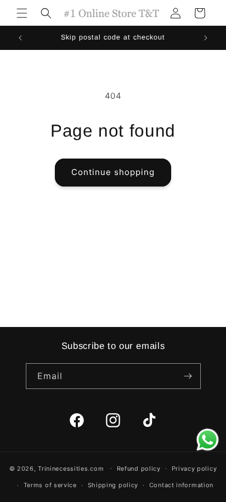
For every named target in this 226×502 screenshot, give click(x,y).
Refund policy (139, 468)
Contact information (181, 485)
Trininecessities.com (71, 468)
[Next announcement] (206, 38)
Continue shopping (113, 172)
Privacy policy (194, 468)
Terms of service (50, 485)
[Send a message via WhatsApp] (208, 440)
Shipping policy (113, 485)
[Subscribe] (188, 376)
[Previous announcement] (20, 38)
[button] (22, 13)
